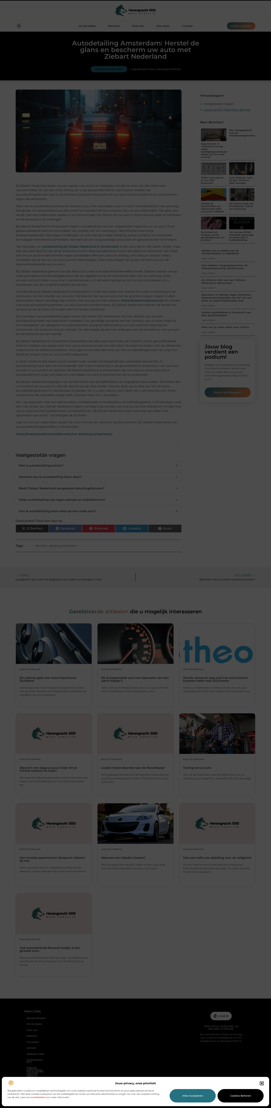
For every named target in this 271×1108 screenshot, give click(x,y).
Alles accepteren (192, 1095)
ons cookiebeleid (35, 1097)
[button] (262, 1083)
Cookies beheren (240, 1095)
